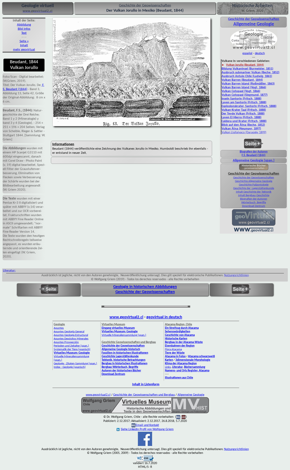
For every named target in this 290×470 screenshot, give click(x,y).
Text (24, 33)
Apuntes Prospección (66, 342)
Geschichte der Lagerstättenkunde (253, 188)
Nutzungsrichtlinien (236, 275)
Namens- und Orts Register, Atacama (187, 370)
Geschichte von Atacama (180, 335)
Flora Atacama (173, 349)
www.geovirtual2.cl (126, 317)
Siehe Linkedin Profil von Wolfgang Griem (147, 429)
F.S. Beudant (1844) (254, 155)
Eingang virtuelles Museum (118, 328)
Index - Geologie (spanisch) (70, 367)
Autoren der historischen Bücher (121, 370)
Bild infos (24, 29)
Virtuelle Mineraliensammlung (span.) (124, 335)
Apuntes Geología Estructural (71, 335)
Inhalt (24, 45)
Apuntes (59, 328)
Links (168, 367)
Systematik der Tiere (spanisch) (72, 349)
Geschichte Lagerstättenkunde (120, 356)
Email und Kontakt (147, 425)
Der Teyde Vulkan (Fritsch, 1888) (243, 113)
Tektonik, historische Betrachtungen (123, 360)
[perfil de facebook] (145, 445)
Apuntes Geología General (69, 331)
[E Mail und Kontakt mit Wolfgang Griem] (133, 425)
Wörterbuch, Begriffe (253, 202)
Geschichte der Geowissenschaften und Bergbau (144, 394)
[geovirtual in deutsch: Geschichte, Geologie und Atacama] (253, 225)
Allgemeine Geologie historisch (121, 349)
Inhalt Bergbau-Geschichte (253, 195)
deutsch (260, 53)
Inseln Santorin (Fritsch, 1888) (241, 98)
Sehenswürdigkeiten (177, 331)
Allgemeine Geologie (191, 394)
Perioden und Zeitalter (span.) (71, 345)
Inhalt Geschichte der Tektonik (253, 191)
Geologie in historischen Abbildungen (145, 287)
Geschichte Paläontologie (253, 184)
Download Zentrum (253, 206)
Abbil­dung (24, 24)
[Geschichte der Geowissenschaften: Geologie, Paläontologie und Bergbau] (253, 49)
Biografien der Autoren (254, 151)
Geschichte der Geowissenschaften (253, 19)
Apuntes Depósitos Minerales (71, 338)
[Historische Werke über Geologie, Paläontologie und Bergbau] (253, 169)
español (247, 53)
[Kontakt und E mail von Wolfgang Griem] (178, 417)
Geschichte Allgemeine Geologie (253, 181)
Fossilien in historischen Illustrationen (125, 353)
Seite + (24, 41)
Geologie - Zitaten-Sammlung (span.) (75, 363)
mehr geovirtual (24, 49)
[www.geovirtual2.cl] (253, 231)
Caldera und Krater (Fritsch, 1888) (244, 121)
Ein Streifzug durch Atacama (182, 328)
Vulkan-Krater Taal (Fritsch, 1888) (244, 110)
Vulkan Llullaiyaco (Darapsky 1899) (244, 132)
